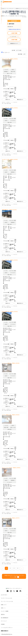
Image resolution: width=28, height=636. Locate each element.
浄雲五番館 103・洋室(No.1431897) (9, 209)
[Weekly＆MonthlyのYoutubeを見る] (17, 591)
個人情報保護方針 (4, 617)
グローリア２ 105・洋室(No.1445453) (10, 58)
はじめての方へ (4, 594)
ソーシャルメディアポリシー (7, 627)
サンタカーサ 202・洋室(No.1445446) (10, 159)
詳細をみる (7, 99)
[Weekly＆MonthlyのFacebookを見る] (7, 591)
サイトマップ (3, 621)
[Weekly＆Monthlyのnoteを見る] (20, 591)
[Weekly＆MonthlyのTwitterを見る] (14, 591)
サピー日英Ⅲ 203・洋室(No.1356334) (10, 107)
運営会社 (3, 614)
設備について (3, 604)
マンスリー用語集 (4, 611)
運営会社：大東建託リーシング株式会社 (9, 102)
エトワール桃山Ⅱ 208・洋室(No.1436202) (10, 414)
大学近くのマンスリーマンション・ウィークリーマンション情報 (14, 576)
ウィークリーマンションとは (7, 601)
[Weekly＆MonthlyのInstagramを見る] (11, 591)
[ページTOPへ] (26, 634)
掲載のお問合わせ (4, 630)
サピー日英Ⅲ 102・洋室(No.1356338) (10, 311)
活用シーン (3, 608)
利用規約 (3, 624)
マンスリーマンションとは (6, 598)
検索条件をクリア (14, 43)
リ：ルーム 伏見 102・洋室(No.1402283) (10, 363)
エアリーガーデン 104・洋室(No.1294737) (10, 517)
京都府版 (3, 2)
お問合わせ (21, 99)
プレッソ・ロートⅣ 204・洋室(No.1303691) (11, 467)
